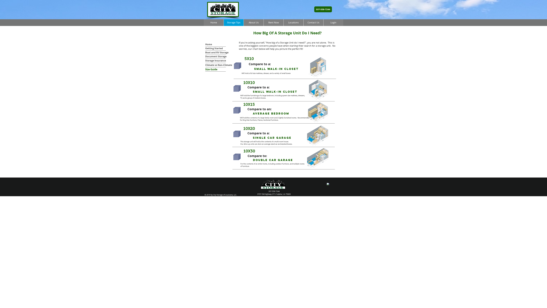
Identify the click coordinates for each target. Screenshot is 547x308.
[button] (273, 22)
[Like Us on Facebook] (328, 184)
